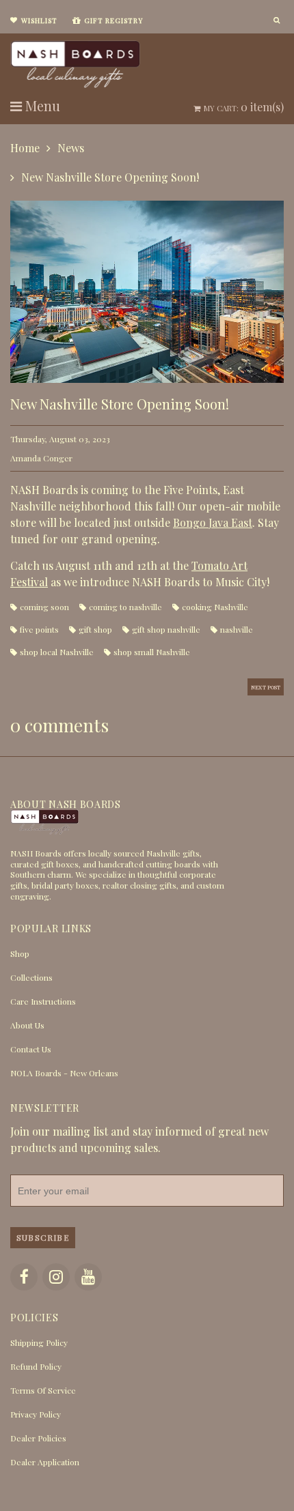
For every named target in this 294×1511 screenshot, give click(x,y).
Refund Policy (36, 1366)
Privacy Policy (35, 1414)
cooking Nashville (215, 606)
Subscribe (42, 1237)
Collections (31, 977)
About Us (27, 1025)
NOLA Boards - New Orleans (64, 1072)
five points (39, 629)
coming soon (44, 606)
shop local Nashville (57, 651)
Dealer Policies (38, 1438)
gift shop (95, 629)
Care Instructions (43, 1001)
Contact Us (30, 1049)
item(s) (244, 107)
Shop (19, 953)
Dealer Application (44, 1461)
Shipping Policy (39, 1342)
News (70, 148)
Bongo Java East (212, 522)
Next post (265, 687)
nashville (236, 629)
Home (25, 148)
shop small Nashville (151, 651)
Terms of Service (43, 1390)
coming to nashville (125, 606)
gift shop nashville (166, 629)
